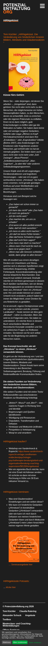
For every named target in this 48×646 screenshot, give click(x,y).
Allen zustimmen (20, 642)
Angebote (30, 615)
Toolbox (7, 619)
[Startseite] (16, 13)
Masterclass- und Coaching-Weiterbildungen (17, 624)
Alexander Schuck (12, 615)
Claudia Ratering (27, 611)
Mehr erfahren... (36, 642)
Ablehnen (7, 642)
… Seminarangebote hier (20, 564)
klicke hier (10, 587)
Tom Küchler (9, 611)
